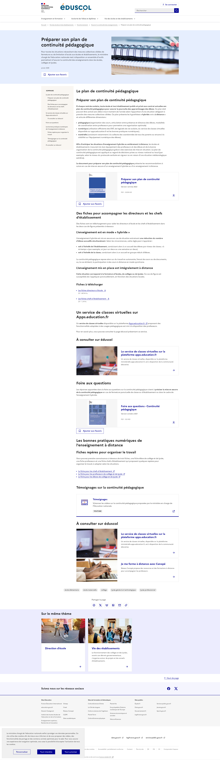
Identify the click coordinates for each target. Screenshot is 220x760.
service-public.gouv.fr (154, 738)
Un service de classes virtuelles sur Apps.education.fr (57, 114)
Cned (65, 707)
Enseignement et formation (52, 19)
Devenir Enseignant (47, 711)
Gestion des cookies (88, 749)
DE (148, 749)
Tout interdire (46, 752)
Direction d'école (55, 648)
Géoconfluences (115, 719)
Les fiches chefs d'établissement (92, 298)
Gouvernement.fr (140, 711)
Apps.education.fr (137, 323)
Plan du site (140, 749)
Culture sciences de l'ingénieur (98, 711)
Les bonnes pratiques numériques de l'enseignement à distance (57, 128)
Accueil (44, 25)
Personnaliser (22, 752)
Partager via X (100, 605)
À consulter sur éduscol (55, 119)
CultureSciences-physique (96, 718)
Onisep (65, 704)
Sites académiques (69, 718)
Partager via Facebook (94, 605)
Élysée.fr (137, 704)
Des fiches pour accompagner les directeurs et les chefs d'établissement (58, 106)
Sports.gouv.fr (161, 711)
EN (154, 749)
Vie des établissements (106, 648)
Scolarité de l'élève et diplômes (83, 19)
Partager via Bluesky (106, 605)
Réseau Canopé (68, 711)
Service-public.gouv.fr (164, 704)
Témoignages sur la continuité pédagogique (57, 140)
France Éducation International (51, 704)
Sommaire (50, 91)
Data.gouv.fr (139, 707)
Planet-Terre (92, 715)
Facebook (168, 688)
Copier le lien (126, 605)
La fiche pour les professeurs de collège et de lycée (100, 474)
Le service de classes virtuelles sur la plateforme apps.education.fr (143, 353)
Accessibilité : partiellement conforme (111, 749)
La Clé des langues (94, 707)
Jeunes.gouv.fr (161, 707)
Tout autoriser (71, 752)
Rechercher (176, 10)
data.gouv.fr (116, 738)
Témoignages (100, 499)
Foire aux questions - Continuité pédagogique (140, 407)
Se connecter (171, 4)
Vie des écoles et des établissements (118, 19)
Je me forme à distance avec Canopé (143, 564)
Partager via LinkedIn (113, 605)
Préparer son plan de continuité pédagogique (58, 99)
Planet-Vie (113, 704)
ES (159, 749)
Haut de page (173, 678)
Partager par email (119, 605)
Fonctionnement (82, 25)
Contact (130, 749)
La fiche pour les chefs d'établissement (95, 471)
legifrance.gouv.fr (133, 738)
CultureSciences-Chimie (96, 704)
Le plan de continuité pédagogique (57, 95)
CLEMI (65, 715)
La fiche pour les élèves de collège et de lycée (98, 476)
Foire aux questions (52, 123)
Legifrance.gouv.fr (141, 715)
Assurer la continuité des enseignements (104, 25)
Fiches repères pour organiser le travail (58, 133)
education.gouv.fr (47, 707)
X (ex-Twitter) (176, 688)
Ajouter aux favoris (57, 74)
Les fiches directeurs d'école (90, 290)
